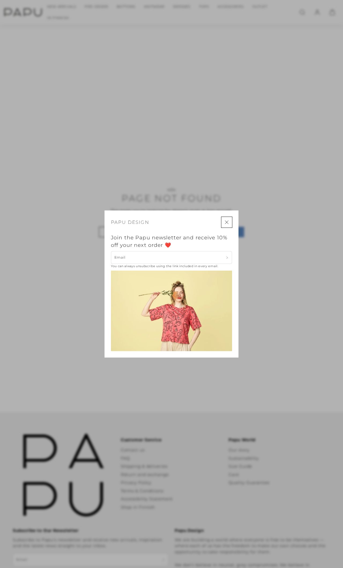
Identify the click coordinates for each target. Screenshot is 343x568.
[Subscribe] (227, 257)
